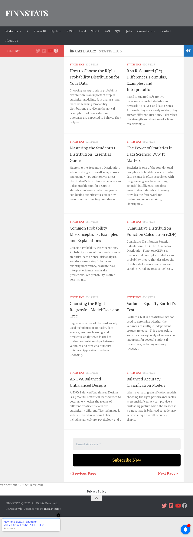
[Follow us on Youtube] (50, 50)
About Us (11, 40)
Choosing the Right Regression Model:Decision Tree (94, 310)
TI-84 (95, 31)
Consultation (146, 31)
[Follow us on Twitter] (38, 50)
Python (56, 31)
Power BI (40, 31)
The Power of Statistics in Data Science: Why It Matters (150, 154)
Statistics (11, 31)
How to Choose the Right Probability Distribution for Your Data (94, 77)
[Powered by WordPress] (20, 509)
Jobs (129, 31)
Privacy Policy (96, 491)
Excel (82, 31)
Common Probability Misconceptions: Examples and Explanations (94, 234)
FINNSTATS (27, 13)
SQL (118, 31)
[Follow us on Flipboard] (44, 50)
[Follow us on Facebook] (56, 50)
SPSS (70, 31)
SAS (107, 31)
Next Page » (168, 473)
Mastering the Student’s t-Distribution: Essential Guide (93, 154)
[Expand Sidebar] (188, 51)
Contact (166, 31)
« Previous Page (83, 473)
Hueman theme (52, 508)
